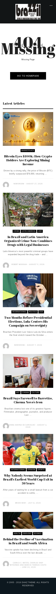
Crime (16, 231)
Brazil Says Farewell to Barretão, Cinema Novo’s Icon (28, 400)
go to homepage (28, 75)
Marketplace (27, 150)
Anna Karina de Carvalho (22, 425)
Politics (33, 312)
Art (18, 392)
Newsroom (19, 184)
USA (41, 312)
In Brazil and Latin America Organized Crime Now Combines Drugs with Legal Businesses (28, 241)
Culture (35, 392)
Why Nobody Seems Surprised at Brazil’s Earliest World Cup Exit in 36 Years (28, 479)
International (19, 312)
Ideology (27, 533)
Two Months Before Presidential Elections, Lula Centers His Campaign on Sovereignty (28, 321)
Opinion (31, 469)
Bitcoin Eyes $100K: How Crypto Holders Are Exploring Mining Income (28, 160)
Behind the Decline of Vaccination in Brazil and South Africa (28, 541)
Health (17, 533)
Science (38, 533)
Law (40, 231)
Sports (41, 469)
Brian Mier (20, 503)
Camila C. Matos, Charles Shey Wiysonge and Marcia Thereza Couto (28, 564)
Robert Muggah (19, 264)
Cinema (25, 392)
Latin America (28, 231)
